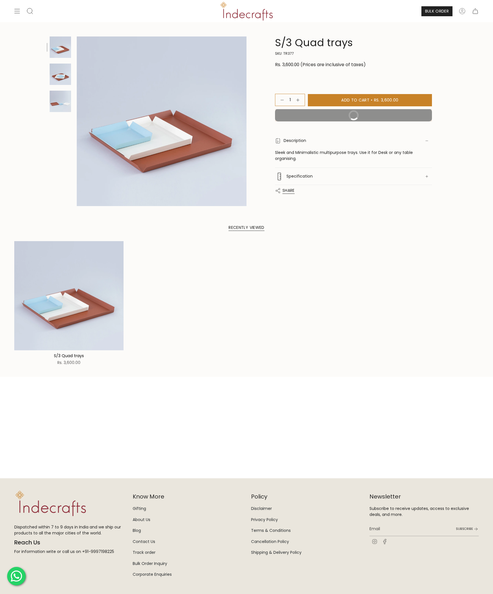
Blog (137, 530)
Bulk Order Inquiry (150, 563)
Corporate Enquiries (152, 574)
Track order (144, 552)
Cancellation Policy (270, 541)
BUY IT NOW (386, 113)
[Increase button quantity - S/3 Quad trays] (299, 100)
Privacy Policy (264, 519)
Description (295, 141)
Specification (299, 176)
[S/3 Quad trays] (69, 295)
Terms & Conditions (271, 530)
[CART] (475, 11)
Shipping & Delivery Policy (276, 552)
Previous (76, 121)
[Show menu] (17, 11)
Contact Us (144, 541)
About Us (141, 519)
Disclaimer (261, 508)
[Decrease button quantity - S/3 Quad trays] (281, 100)
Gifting (139, 508)
